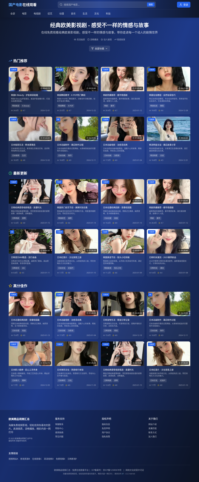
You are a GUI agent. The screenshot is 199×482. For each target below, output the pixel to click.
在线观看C (37, 458)
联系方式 (152, 432)
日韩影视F (72, 458)
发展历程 (152, 428)
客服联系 (59, 424)
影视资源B (25, 458)
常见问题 (59, 436)
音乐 (73, 13)
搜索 (151, 4)
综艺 (50, 13)
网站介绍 (152, 424)
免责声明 (106, 428)
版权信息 (106, 424)
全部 (12, 13)
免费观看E (60, 458)
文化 (96, 13)
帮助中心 (59, 428)
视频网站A (13, 458)
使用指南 (59, 432)
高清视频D (49, 458)
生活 (85, 13)
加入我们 (152, 436)
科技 (108, 13)
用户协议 (106, 432)
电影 (24, 13)
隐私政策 (106, 436)
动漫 (61, 13)
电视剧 (37, 13)
